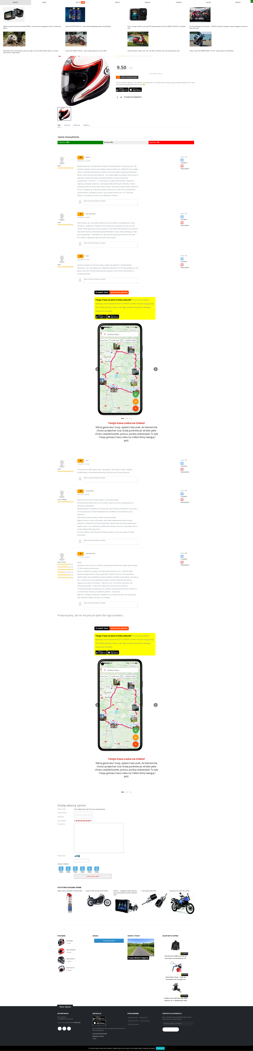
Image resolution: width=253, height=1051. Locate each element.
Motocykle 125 (143, 1017)
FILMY (44, 2)
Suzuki (67, 49)
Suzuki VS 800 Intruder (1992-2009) (96, 891)
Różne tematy (7, 49)
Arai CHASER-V (71, 950)
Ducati (191, 24)
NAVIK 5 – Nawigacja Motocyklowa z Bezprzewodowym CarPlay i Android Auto (125, 893)
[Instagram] (69, 1029)
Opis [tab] (59, 125)
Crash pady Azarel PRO (149, 891)
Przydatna (184, 163)
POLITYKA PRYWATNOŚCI (100, 1034)
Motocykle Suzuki (145, 1021)
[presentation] (60, 78)
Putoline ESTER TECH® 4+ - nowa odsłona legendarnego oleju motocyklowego (88, 26)
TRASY (117, 2)
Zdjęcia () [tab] (86, 125)
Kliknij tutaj (77, 1022)
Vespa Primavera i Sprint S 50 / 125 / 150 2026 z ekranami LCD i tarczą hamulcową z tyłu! (153, 51)
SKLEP (208, 2)
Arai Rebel (69, 941)
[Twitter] (121, 97)
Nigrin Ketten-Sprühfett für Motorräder (70, 891)
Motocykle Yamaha (133, 1021)
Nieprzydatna (185, 169)
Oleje (66, 24)
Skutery (129, 49)
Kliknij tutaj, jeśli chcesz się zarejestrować (91, 809)
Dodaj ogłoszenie (109, 941)
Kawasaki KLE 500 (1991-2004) (179, 891)
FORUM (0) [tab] (76, 125)
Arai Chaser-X (70, 959)
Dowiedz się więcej (149, 1048)
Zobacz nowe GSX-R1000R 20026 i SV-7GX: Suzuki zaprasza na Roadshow (211, 51)
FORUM (178, 2)
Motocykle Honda (133, 1017)
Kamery (5, 24)
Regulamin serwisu (98, 1036)
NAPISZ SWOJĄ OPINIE (129, 77)
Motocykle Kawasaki (133, 1024)
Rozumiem (160, 1048)
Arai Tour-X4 (70, 968)
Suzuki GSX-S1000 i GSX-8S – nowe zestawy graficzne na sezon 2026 (85, 51)
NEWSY (15, 2)
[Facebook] (117, 97)
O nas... (95, 1038)
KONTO (238, 2)
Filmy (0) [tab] (67, 125)
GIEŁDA (147, 2)
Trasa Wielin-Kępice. (138, 957)
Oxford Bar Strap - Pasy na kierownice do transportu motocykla (176, 979)
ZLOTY (80, 2)
